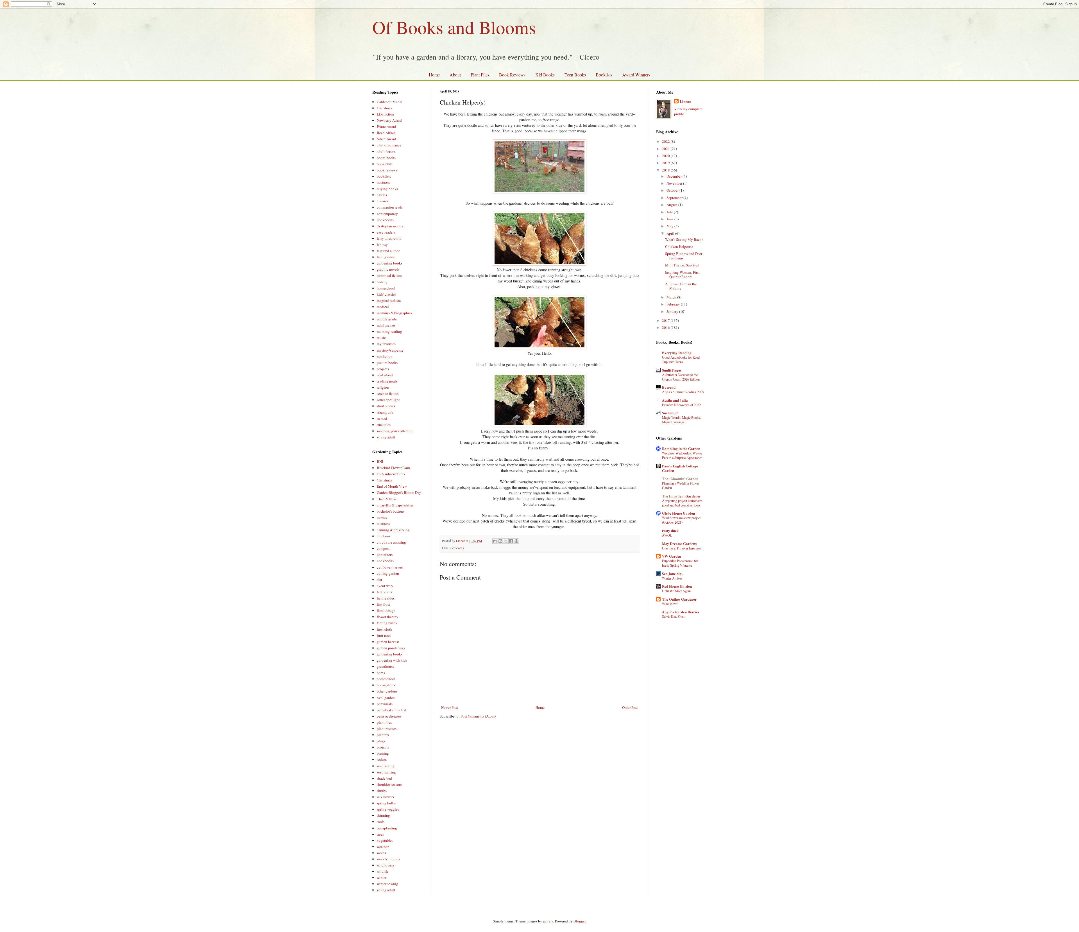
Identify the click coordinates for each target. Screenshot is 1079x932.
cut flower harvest (390, 567)
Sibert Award (386, 138)
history (382, 281)
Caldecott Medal (389, 101)
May (670, 226)
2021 (666, 148)
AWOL (667, 535)
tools (380, 821)
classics (382, 200)
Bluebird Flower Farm (393, 467)
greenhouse (385, 666)
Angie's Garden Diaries (680, 611)
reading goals (387, 381)
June (670, 218)
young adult (386, 437)
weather (383, 846)
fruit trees (384, 635)
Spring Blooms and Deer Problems (683, 256)
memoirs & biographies (394, 312)
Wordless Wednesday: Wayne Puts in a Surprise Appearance (682, 455)
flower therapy (387, 616)
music (381, 337)
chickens (458, 548)
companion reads (390, 207)
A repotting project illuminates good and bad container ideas (682, 502)
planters (383, 734)
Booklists (604, 75)
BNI (380, 461)
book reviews (387, 170)
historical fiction (389, 275)
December (675, 176)
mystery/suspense (390, 350)
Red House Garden (677, 586)
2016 (666, 327)
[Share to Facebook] (511, 541)
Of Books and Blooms (454, 27)
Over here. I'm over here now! (682, 548)
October (673, 190)
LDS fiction (385, 114)
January (673, 311)
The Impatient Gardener (681, 496)
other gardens (387, 691)
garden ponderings (391, 647)
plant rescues (386, 728)
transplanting (387, 828)
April (671, 233)
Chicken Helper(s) (679, 246)
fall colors (384, 591)
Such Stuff (670, 412)
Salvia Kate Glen (673, 616)
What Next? (670, 603)
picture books (387, 362)
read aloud (385, 374)
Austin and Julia (675, 400)
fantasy (382, 244)
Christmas (384, 107)
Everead (668, 387)
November (675, 183)
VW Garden (671, 556)
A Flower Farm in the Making (681, 286)
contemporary (387, 213)
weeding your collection (395, 430)
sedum (382, 759)
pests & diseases (389, 716)
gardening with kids (392, 660)
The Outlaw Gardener (679, 599)
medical (383, 306)
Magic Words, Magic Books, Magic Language (681, 419)
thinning (383, 815)
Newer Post (449, 707)
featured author (388, 250)
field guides (386, 256)
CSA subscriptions (391, 473)
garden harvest (388, 641)
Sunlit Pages (671, 370)
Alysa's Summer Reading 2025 (683, 392)
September (675, 197)
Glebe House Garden (678, 513)
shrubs (382, 790)
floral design (386, 610)
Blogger (579, 921)
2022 (666, 141)
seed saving (386, 765)
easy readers (386, 232)
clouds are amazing (391, 542)
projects (383, 368)
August (672, 204)
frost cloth (384, 629)
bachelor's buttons (390, 511)
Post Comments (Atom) (478, 716)
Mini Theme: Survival (682, 265)
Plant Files (480, 75)
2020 (666, 155)
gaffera (548, 921)
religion (383, 387)
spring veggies (388, 809)
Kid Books (545, 75)
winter (381, 877)
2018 (666, 170)
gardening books (389, 263)
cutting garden (388, 573)
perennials (385, 703)
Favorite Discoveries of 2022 (681, 404)
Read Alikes (386, 132)
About (455, 75)
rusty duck (670, 530)
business (383, 182)
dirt (379, 579)
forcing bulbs (387, 622)
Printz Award (386, 126)
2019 (666, 162)
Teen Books (575, 75)
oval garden (386, 697)
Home (434, 75)
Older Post (630, 707)
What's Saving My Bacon (684, 239)
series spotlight (388, 399)
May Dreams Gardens (679, 543)
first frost (383, 604)
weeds (381, 852)
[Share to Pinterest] (516, 541)
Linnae (685, 101)
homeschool (386, 288)
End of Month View (392, 486)
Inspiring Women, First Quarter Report (682, 274)
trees (380, 834)
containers (385, 554)
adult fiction (386, 151)
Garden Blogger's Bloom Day (399, 492)
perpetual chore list (391, 709)
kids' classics (386, 294)
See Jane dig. (672, 573)
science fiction (388, 393)
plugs (381, 740)
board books (386, 157)
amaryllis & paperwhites (395, 505)
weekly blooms (388, 858)
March (672, 297)
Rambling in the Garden (681, 448)
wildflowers (385, 865)
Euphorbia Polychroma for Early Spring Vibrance (680, 562)
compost (383, 548)
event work (385, 585)
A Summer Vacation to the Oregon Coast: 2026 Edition (681, 376)
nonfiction (385, 356)
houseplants (386, 684)
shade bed (384, 778)
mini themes (386, 325)
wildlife (383, 871)
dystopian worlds (390, 226)
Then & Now (386, 498)
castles (382, 194)
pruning (383, 753)
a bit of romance (389, 145)
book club (384, 163)
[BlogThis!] (500, 541)
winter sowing (387, 883)
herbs (381, 672)
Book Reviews (512, 75)
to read (382, 418)
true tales (384, 424)
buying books (387, 188)
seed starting (386, 772)
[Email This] (495, 541)
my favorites (386, 343)
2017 (666, 320)
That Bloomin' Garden (680, 478)
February (674, 304)
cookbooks (385, 219)
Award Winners (636, 75)
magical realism (389, 300)
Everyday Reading (677, 352)
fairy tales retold (389, 238)
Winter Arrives (672, 578)
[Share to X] (506, 541)
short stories (386, 405)
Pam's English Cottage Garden (680, 468)
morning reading (389, 331)
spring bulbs (386, 803)
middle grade (387, 319)
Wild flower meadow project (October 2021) (681, 519)
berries (382, 517)
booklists (384, 176)
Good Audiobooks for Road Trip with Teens (681, 359)
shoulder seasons (389, 784)
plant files (384, 722)
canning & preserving (393, 529)
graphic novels (388, 269)
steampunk (385, 412)
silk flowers (385, 796)
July (670, 211)
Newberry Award (389, 120)
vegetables (385, 840)
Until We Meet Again (676, 591)
